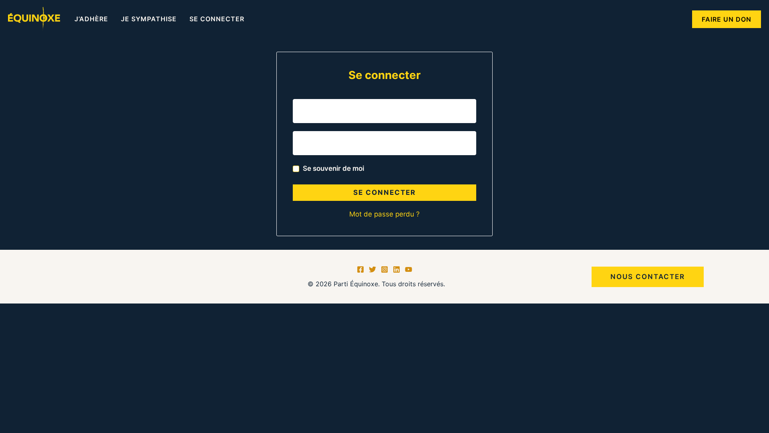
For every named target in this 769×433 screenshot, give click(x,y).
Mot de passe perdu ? (384, 214)
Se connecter (384, 192)
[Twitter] (372, 269)
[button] (726, 19)
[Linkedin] (396, 269)
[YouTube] (408, 269)
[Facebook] (360, 269)
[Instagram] (384, 269)
